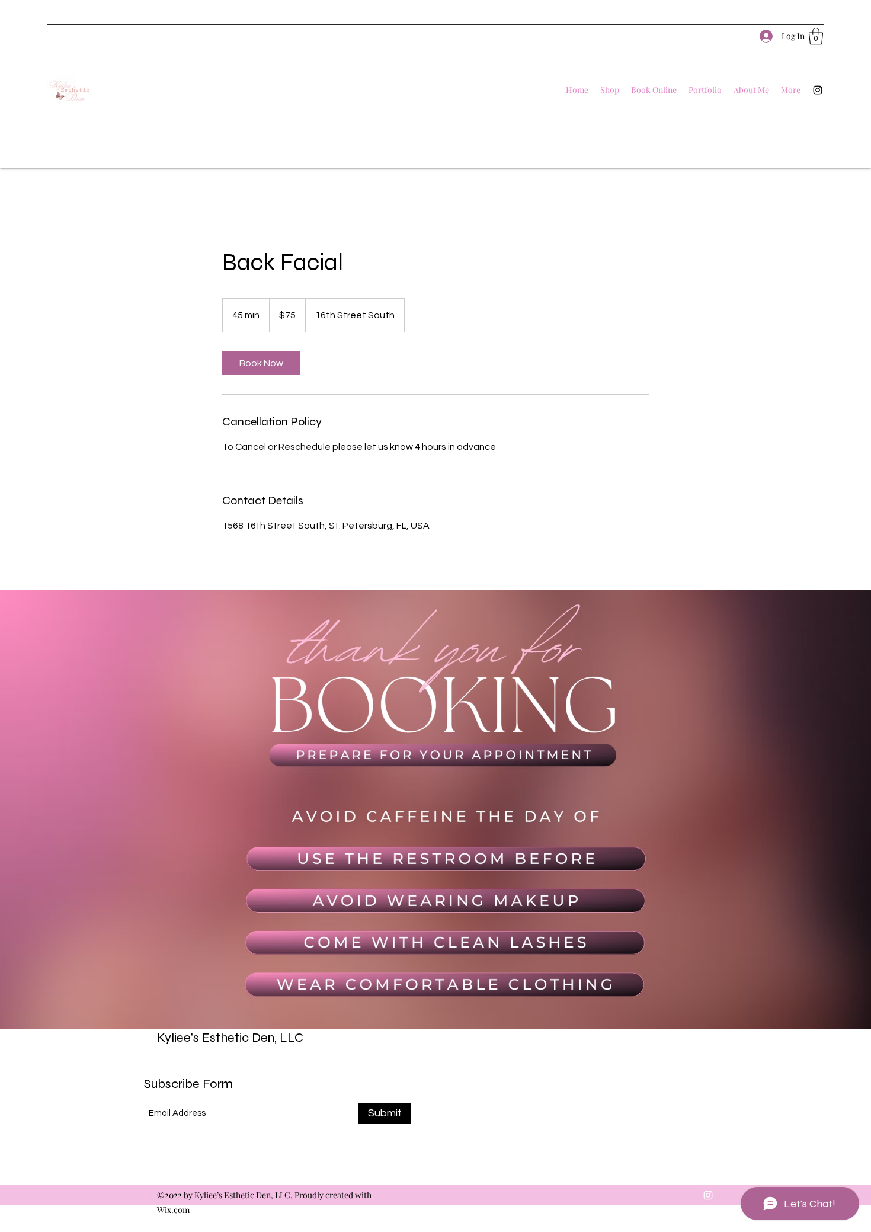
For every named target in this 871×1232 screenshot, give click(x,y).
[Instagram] (818, 90)
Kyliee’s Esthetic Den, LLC (230, 1037)
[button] (816, 36)
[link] (261, 363)
